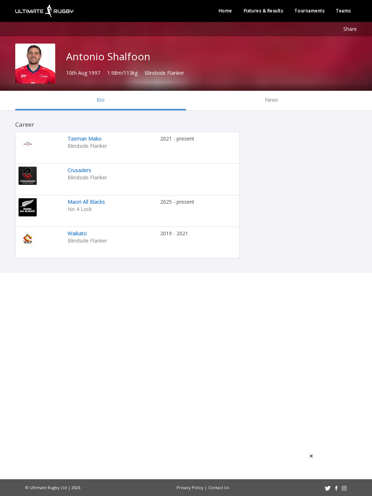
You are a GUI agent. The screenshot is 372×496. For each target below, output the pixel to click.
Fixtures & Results (263, 11)
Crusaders (79, 170)
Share (350, 28)
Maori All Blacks (86, 201)
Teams (343, 11)
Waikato (77, 233)
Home (225, 11)
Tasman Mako (85, 138)
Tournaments (309, 11)
